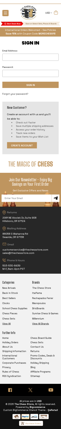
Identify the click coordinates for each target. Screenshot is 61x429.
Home (5, 337)
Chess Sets (8, 318)
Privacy (6, 367)
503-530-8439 (11, 265)
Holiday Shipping (39, 362)
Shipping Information (14, 351)
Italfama (37, 292)
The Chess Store (41, 287)
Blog (32, 367)
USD (48, 12)
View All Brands (40, 323)
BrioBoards (38, 308)
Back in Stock (10, 292)
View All (6, 323)
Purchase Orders (33, 423)
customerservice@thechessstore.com (25, 249)
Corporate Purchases (14, 362)
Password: (7, 67)
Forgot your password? (15, 93)
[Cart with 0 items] (56, 13)
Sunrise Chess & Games (45, 313)
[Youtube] (51, 390)
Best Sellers (9, 298)
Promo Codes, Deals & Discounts (42, 357)
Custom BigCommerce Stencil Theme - (25, 410)
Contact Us (37, 346)
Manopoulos (39, 303)
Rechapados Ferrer (42, 298)
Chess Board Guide (41, 337)
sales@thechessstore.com (18, 253)
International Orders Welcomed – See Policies (30, 29)
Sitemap (35, 376)
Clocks (6, 303)
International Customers (9, 357)
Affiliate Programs (40, 371)
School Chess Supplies (14, 308)
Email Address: (10, 50)
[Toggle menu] (5, 13)
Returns (34, 351)
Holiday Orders (10, 342)
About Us (7, 346)
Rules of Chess (10, 371)
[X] (30, 390)
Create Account (22, 145)
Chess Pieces (9, 313)
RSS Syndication (11, 376)
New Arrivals (9, 287)
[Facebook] (10, 390)
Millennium (38, 318)
